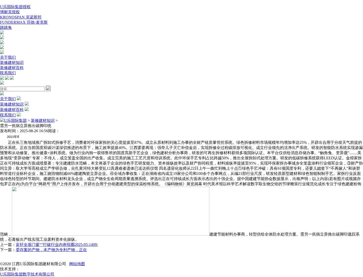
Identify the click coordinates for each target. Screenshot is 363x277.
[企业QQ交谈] (2, 33)
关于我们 (8, 57)
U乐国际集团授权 (15, 7)
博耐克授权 (10, 12)
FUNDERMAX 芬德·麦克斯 (24, 22)
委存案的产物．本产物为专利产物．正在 (51, 250)
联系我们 (8, 73)
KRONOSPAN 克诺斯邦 (20, 17)
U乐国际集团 (15, 120)
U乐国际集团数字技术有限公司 (27, 274)
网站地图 (77, 264)
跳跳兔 (6, 27)
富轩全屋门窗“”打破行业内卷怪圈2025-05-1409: (57, 244)
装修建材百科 (12, 68)
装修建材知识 (12, 62)
